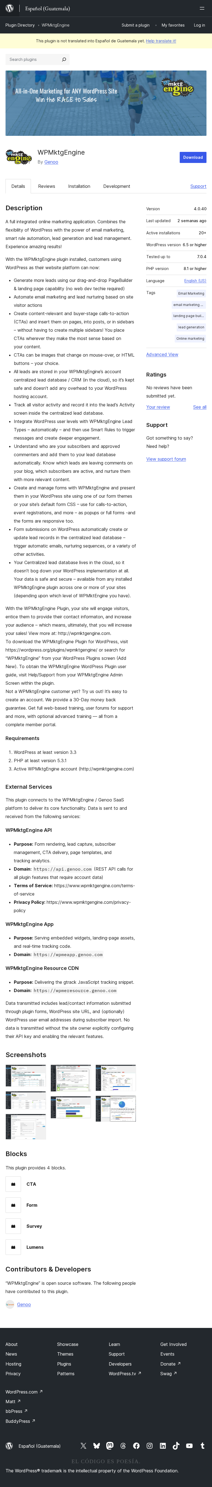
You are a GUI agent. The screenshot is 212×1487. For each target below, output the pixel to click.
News (11, 1354)
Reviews (46, 186)
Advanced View (162, 354)
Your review (158, 407)
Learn (114, 1344)
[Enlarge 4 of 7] (83, 1072)
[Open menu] (203, 8)
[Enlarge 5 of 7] (83, 1103)
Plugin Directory (20, 25)
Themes (65, 1354)
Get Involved (173, 1344)
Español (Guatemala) (39, 1446)
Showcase (67, 1344)
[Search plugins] (64, 59)
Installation (79, 186)
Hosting (13, 1364)
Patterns (66, 1373)
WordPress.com (24, 1392)
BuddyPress (21, 1421)
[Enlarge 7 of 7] (128, 1103)
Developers (120, 1364)
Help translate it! (161, 40)
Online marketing (190, 338)
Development (116, 186)
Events (167, 1354)
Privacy (13, 1373)
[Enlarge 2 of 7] (38, 1098)
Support (198, 186)
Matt (13, 1401)
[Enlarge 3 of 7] (38, 1121)
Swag (168, 1373)
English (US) (195, 280)
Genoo (51, 162)
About (12, 1344)
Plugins (64, 1364)
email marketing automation (189, 305)
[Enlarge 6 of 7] (128, 1072)
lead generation (191, 327)
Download (193, 157)
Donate (170, 1364)
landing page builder (189, 316)
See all (199, 407)
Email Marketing (191, 293)
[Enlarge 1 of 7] (38, 1072)
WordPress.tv (125, 1373)
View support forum (166, 459)
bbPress (17, 1411)
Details (18, 186)
